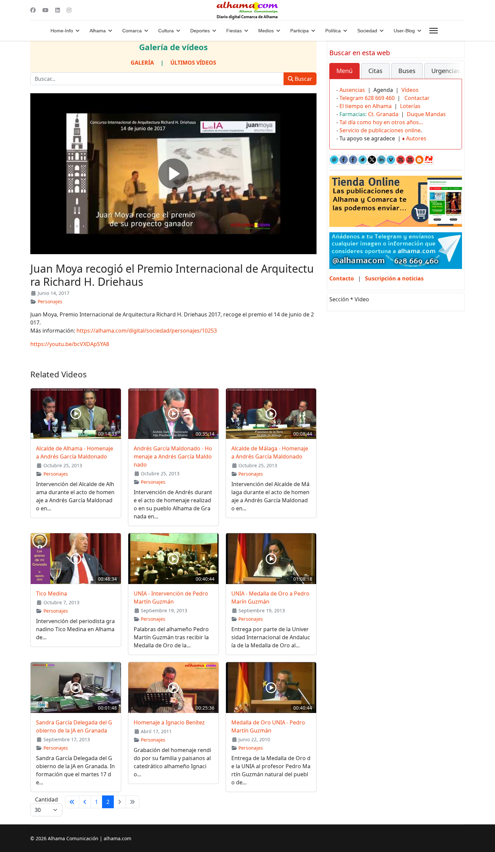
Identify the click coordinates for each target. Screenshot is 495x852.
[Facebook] (33, 10)
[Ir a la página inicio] (72, 801)
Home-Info (62, 30)
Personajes (50, 301)
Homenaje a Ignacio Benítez (169, 722)
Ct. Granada (383, 114)
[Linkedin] (57, 10)
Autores (416, 138)
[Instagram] (69, 10)
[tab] (344, 71)
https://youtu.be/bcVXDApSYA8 (69, 344)
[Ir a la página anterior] (85, 801)
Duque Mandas (426, 114)
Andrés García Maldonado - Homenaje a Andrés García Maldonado (173, 456)
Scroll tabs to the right (454, 75)
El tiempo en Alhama (365, 106)
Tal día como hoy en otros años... (381, 122)
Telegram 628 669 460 (367, 98)
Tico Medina (51, 593)
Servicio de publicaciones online (380, 130)
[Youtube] (45, 10)
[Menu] (433, 31)
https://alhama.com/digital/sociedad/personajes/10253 (146, 330)
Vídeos (410, 90)
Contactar (417, 98)
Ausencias (352, 90)
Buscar (302, 78)
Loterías (410, 106)
